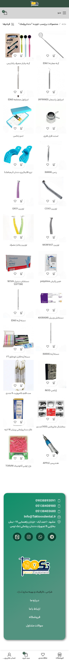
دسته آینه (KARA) (51, 354)
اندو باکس (18, 136)
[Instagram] (28, 537)
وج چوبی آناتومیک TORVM (18, 466)
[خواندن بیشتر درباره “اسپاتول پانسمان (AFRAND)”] (54, 92)
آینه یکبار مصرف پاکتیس (18, 63)
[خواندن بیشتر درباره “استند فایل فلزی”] (54, 128)
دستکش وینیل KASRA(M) (50, 318)
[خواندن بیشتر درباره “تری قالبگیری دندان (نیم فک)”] (21, 165)
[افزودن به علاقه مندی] (47, 56)
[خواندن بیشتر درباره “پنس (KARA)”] (54, 165)
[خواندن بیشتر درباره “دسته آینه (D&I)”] (21, 313)
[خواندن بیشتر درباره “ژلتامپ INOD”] (54, 383)
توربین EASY (18, 208)
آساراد (19, 592)
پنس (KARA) (51, 172)
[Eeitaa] (17, 537)
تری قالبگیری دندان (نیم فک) (18, 172)
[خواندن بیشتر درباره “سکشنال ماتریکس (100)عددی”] (54, 419)
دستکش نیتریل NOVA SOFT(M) (18, 283)
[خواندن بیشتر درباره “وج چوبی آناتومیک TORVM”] (21, 458)
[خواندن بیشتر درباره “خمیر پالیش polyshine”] (54, 274)
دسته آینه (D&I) (18, 320)
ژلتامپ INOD (51, 390)
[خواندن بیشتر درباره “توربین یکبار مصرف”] (21, 237)
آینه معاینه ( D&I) (51, 63)
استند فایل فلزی (50, 136)
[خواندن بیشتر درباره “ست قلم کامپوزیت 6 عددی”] (21, 385)
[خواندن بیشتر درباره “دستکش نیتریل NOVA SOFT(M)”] (21, 274)
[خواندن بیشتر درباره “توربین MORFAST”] (54, 237)
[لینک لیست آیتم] (34, 600)
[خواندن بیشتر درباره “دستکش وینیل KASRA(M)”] (54, 310)
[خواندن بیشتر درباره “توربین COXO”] (54, 201)
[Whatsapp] (40, 537)
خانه (63, 24)
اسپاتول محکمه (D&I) (18, 99)
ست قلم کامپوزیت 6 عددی (18, 393)
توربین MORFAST (51, 245)
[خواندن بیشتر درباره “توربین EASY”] (21, 201)
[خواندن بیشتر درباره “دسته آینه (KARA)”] (54, 346)
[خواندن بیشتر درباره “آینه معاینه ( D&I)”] (54, 56)
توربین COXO (51, 208)
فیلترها (6, 24)
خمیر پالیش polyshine (50, 281)
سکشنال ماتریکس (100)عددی (50, 426)
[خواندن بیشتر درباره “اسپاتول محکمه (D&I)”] (21, 92)
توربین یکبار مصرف (18, 245)
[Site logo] (34, 4)
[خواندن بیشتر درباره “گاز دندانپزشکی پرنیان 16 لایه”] (21, 422)
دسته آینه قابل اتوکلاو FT (18, 357)
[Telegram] (52, 537)
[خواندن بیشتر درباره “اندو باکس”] (21, 128)
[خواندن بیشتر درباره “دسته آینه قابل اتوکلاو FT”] (21, 349)
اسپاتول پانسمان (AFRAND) (51, 99)
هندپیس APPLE (51, 463)
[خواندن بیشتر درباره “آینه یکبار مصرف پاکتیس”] (21, 56)
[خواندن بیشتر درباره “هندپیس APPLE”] (54, 455)
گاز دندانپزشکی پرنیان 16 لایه (18, 429)
